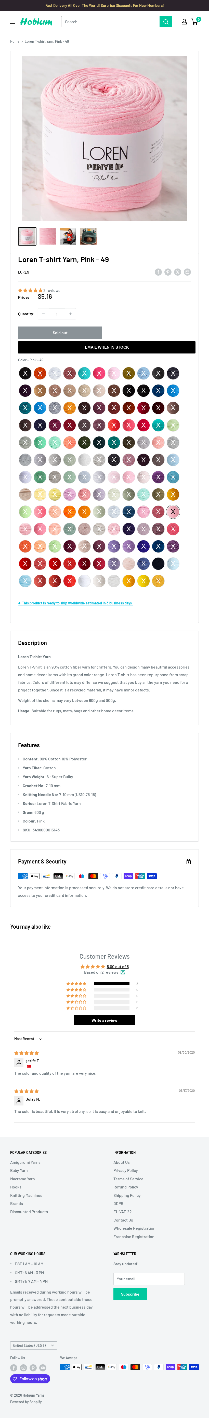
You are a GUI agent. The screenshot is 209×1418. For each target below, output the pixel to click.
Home (15, 41)
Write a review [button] (104, 1020)
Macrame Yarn (22, 1178)
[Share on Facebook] (158, 272)
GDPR (118, 1203)
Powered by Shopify (26, 1402)
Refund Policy (125, 1186)
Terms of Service (128, 1178)
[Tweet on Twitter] (177, 272)
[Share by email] (187, 272)
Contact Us (123, 1219)
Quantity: (26, 313)
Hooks (15, 1186)
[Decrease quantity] (43, 313)
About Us (121, 1162)
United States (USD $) (29, 1345)
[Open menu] (12, 22)
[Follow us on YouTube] (42, 1367)
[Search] (166, 21)
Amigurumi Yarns (25, 1162)
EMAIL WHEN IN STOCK (107, 347)
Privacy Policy (125, 1170)
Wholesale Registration (134, 1228)
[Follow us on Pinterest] (33, 1367)
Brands (16, 1203)
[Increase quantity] (70, 313)
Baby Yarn (19, 1170)
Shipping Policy (127, 1195)
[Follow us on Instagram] (23, 1367)
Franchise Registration (133, 1236)
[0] (194, 22)
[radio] (25, 373)
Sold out (60, 332)
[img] (26, 1053)
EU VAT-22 (122, 1211)
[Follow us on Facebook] (13, 1367)
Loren (23, 272)
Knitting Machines (26, 1195)
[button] (30, 290)
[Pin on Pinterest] (168, 272)
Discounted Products (29, 1211)
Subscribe (130, 1294)
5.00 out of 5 (118, 966)
